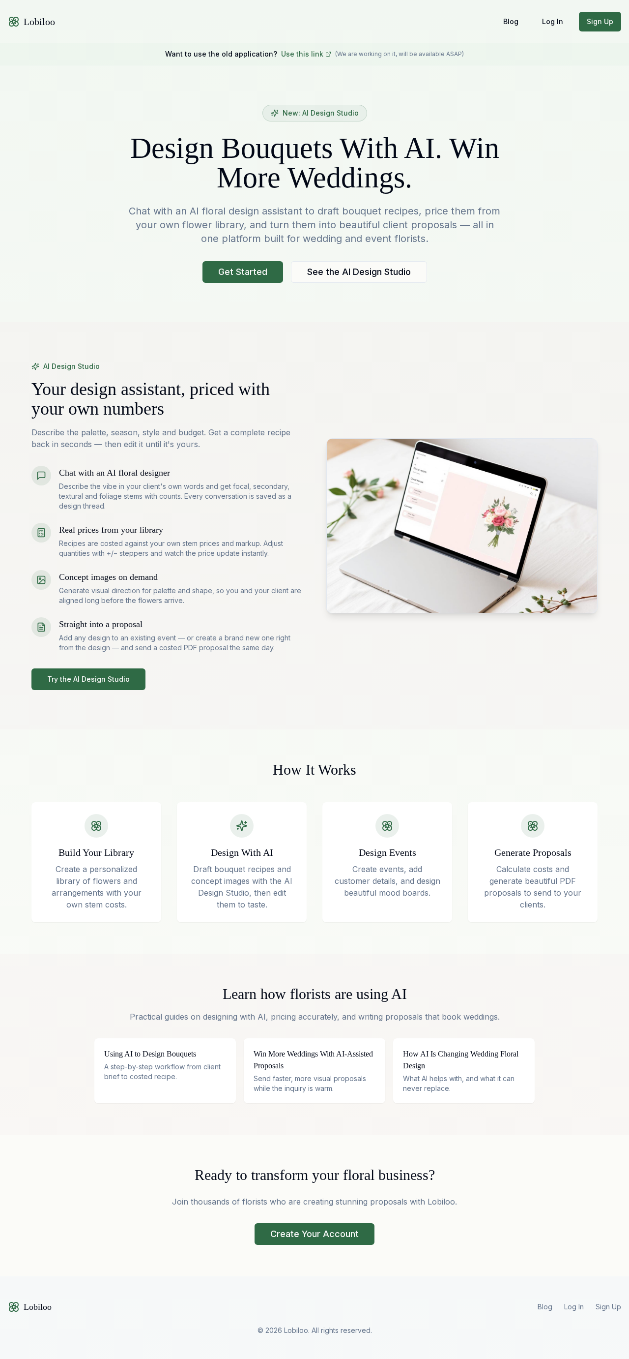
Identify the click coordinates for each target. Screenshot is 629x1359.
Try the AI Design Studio (88, 679)
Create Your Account (314, 1234)
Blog (510, 21)
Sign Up (600, 21)
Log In (552, 21)
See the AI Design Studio (359, 272)
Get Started (242, 272)
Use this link (302, 54)
